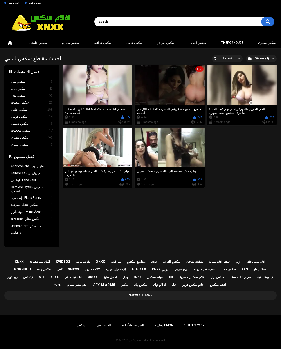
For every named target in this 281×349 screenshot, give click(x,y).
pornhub (22, 269)
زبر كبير (12, 277)
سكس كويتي (32, 116)
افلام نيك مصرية (39, 261)
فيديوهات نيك (265, 277)
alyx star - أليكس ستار (32, 219)
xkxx (100, 261)
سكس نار (260, 269)
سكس (124, 284)
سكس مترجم (166, 42)
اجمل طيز (110, 277)
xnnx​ (137, 277)
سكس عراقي (103, 42)
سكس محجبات (32, 130)
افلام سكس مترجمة (204, 269)
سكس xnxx (135, 340)
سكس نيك (141, 285)
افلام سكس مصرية (192, 277)
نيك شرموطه (83, 261)
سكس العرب (172, 262)
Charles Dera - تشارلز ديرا (32, 166)
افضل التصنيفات (27, 71)
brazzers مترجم (240, 277)
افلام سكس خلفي (255, 261)
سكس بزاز (217, 277)
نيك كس (28, 277)
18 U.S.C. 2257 (194, 325)
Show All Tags (140, 295)
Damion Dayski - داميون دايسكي (32, 189)
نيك (174, 284)
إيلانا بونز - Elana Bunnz (32, 197)
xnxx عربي (160, 269)
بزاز (125, 277)
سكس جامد (44, 269)
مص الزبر (116, 261)
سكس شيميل (32, 123)
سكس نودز (32, 95)
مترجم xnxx (92, 269)
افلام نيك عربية (116, 269)
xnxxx (73, 269)
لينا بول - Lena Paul (32, 180)
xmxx (93, 277)
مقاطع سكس (136, 262)
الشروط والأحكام (133, 325)
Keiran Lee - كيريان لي (32, 173)
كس (59, 269)
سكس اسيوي (32, 144)
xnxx (9, 42)
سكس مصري (267, 42)
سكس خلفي (32, 109)
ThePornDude (232, 42)
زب (237, 262)
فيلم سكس (155, 277)
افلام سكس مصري (77, 284)
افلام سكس (13, 2)
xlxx (54, 277)
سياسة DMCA (164, 325)
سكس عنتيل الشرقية (32, 204)
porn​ (57, 284)
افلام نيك (159, 285)
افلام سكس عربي (193, 285)
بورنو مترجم (181, 269)
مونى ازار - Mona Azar (32, 212)
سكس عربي (34, 2)
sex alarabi (104, 285)
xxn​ (245, 269)
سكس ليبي (32, 81)
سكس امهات (197, 42)
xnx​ (154, 261)
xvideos (63, 261)
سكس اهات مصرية (219, 261)
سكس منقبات (32, 102)
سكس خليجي (38, 42)
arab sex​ (139, 269)
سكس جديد (228, 269)
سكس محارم (70, 42)
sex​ (42, 277)
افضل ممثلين (25, 156)
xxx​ (171, 277)
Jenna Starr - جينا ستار (32, 226)
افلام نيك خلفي (73, 277)
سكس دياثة (32, 88)
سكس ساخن (194, 261)
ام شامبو (32, 232)
